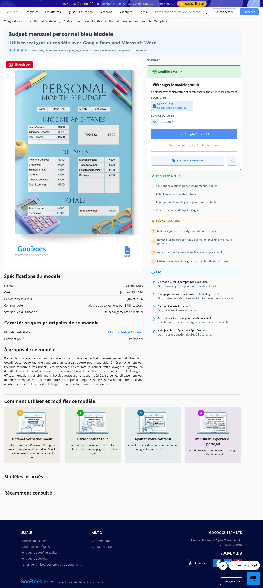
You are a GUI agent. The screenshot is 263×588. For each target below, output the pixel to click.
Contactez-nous (102, 547)
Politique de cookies (34, 558)
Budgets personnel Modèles (83, 21)
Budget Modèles (45, 21)
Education (86, 12)
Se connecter (224, 12)
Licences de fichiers (34, 541)
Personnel (106, 12)
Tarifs (143, 12)
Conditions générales (35, 547)
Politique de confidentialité (39, 553)
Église (71, 12)
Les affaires (53, 12)
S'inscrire (249, 12)
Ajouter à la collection (190, 160)
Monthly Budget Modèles (125, 332)
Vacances (126, 12)
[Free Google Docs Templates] (12, 12)
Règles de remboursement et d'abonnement (51, 564)
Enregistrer (22, 64)
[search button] (205, 11)
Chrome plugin (102, 541)
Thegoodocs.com (16, 21)
